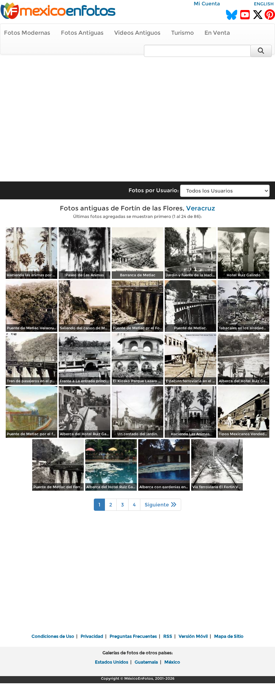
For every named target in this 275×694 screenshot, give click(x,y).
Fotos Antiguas (82, 32)
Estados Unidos (111, 662)
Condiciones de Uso (53, 636)
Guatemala (146, 662)
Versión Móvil (193, 636)
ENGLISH (264, 3)
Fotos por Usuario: (154, 190)
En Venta (217, 32)
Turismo (182, 32)
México (172, 662)
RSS (167, 636)
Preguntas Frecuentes (133, 636)
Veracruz (200, 208)
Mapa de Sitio (228, 636)
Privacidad (92, 636)
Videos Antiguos (137, 32)
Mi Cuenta (207, 3)
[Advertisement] (137, 114)
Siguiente (157, 504)
